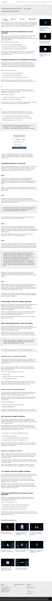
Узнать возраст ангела (18, 141)
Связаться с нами (30, 588)
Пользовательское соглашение (30, 593)
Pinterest (15, 586)
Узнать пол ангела (17, 144)
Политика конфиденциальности (31, 591)
